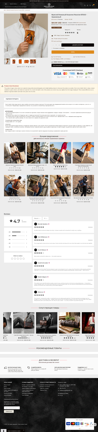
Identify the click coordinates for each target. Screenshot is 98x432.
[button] (92, 5)
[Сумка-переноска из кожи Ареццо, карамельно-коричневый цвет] (56, 323)
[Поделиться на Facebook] (23, 66)
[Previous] (6, 35)
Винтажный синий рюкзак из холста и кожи (83, 197)
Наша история (7, 384)
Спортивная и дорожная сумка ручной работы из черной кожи (83, 166)
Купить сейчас (13, 4)
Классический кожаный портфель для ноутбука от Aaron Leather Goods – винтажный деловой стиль (37, 198)
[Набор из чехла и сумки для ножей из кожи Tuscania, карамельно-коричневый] (78, 323)
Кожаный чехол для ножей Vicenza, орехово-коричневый (33, 336)
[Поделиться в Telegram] (30, 66)
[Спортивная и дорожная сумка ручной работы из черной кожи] (83, 153)
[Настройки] (87, 5)
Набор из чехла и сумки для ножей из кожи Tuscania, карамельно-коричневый (78, 336)
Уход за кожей (7, 388)
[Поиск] (85, 5)
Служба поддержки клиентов (28, 384)
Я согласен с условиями (58, 48)
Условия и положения (45, 386)
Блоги (5, 386)
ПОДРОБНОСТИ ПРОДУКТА (12, 99)
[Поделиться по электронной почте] (33, 66)
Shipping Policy (43, 390)
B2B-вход (23, 4)
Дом (6, 4)
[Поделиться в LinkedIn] (28, 66)
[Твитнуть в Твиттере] (24, 66)
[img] (70, 33)
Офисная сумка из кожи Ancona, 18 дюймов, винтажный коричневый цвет (10, 336)
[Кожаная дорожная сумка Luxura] (60, 153)
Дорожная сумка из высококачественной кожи (14, 166)
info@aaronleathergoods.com (66, 390)
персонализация (7, 395)
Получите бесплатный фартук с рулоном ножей (15, 6)
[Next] (46, 35)
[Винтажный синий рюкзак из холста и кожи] (83, 185)
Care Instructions (57, 65)
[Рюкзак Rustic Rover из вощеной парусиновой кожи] (60, 185)
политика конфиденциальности (47, 384)
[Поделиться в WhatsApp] (31, 66)
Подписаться (9, 411)
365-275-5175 (63, 388)
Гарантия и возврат (44, 388)
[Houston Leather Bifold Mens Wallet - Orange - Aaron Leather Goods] (7, 61)
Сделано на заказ (8, 393)
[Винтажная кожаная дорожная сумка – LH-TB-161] (37, 153)
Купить (73, 52)
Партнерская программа (27, 393)
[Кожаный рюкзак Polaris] (14, 185)
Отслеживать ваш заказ (27, 386)
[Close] (24, 425)
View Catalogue (25, 395)
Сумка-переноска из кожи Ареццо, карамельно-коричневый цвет (55, 336)
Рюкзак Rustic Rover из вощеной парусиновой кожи (60, 198)
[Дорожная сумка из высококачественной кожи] (14, 153)
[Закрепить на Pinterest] (26, 66)
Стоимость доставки (63, 24)
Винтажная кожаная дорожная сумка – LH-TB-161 (37, 166)
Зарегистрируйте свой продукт (29, 388)
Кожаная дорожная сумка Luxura (60, 165)
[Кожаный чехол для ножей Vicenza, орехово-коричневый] (33, 323)
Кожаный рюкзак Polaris (15, 197)
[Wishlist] (90, 5)
